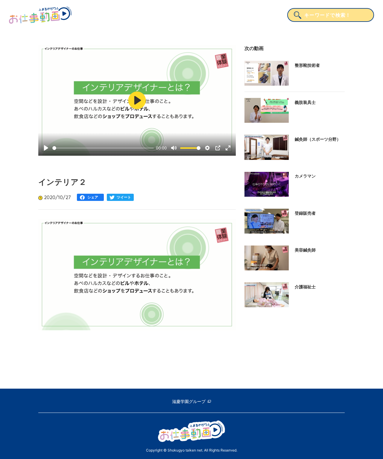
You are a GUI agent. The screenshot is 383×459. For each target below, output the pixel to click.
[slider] (103, 148)
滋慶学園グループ (189, 401)
